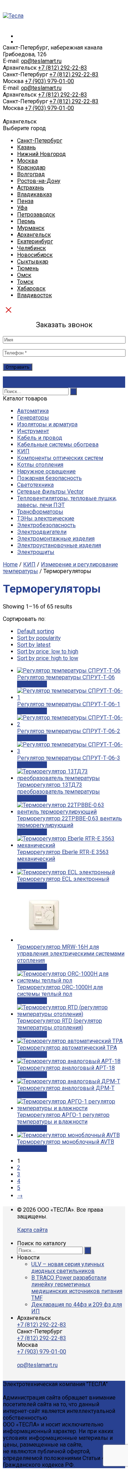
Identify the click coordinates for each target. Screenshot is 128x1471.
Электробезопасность (46, 525)
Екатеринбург (35, 241)
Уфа (22, 207)
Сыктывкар (32, 261)
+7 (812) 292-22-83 (62, 67)
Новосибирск (35, 255)
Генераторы (33, 417)
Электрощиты (35, 552)
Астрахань (30, 187)
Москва (27, 160)
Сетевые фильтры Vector (50, 491)
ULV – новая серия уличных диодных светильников (67, 1267)
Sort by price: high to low (47, 658)
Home (10, 564)
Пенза (25, 201)
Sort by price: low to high (47, 651)
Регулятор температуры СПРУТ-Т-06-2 (68, 731)
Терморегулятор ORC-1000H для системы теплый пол (60, 990)
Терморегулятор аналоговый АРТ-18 (66, 1068)
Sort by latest (33, 644)
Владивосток (34, 295)
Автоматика (33, 411)
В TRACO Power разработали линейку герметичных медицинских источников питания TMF (76, 1287)
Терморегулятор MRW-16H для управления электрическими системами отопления (70, 954)
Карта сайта (32, 1230)
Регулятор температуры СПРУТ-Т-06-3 (68, 758)
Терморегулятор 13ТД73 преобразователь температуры (58, 788)
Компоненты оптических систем (60, 458)
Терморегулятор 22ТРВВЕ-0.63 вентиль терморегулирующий (69, 822)
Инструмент (33, 431)
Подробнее (32, 684)
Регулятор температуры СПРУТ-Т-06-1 (68, 704)
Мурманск (30, 228)
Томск (25, 281)
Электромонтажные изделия (56, 538)
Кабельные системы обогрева (57, 444)
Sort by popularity (39, 638)
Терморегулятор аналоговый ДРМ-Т (65, 1088)
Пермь (26, 221)
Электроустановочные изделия (59, 545)
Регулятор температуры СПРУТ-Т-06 (66, 677)
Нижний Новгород (41, 154)
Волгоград (31, 174)
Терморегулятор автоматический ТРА (67, 1047)
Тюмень (28, 268)
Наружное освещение (46, 471)
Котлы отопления (40, 464)
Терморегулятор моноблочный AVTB (65, 1141)
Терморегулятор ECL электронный (63, 879)
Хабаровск (31, 288)
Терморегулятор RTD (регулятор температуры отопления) (59, 1024)
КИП (23, 451)
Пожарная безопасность (49, 478)
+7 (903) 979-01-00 (49, 81)
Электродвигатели (41, 532)
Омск (24, 275)
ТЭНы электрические (45, 518)
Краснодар (31, 167)
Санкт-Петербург (39, 140)
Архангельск (34, 234)
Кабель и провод (39, 437)
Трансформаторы (40, 511)
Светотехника (35, 484)
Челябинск (31, 248)
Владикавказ (34, 194)
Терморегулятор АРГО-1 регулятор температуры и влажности (63, 1118)
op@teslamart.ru (41, 61)
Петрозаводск (36, 214)
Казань (26, 147)
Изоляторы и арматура (47, 424)
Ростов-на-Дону (38, 181)
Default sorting (35, 631)
